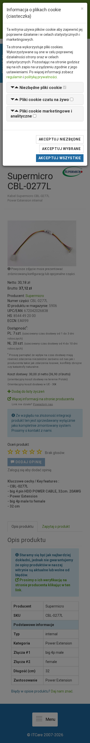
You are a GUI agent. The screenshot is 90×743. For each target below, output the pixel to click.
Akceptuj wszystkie (59, 158)
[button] (36, 87)
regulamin (14, 77)
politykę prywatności (41, 77)
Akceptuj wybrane (61, 149)
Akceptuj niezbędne (60, 139)
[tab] (45, 87)
